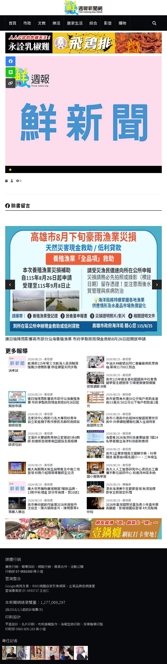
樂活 (56, 23)
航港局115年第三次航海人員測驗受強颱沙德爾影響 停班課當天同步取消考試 (43, 367)
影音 (108, 23)
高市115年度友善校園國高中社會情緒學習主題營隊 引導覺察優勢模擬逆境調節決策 (122, 383)
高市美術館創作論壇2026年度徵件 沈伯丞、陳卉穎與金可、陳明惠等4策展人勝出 (43, 508)
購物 (122, 23)
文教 (42, 23)
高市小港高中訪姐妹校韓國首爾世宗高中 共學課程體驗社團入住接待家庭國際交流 (122, 421)
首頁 (13, 23)
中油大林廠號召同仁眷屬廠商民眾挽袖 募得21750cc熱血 (132, 365)
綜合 (93, 23)
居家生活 (75, 23)
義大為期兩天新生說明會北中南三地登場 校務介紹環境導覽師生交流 (54, 471)
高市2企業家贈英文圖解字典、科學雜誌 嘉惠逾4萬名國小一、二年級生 (131, 455)
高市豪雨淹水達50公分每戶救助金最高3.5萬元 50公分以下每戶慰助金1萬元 (122, 402)
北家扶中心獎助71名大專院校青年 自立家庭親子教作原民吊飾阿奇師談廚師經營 (44, 421)
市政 (27, 23)
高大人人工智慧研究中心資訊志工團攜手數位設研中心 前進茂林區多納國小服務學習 (122, 473)
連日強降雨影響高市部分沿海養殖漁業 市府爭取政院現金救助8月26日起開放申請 (75, 338)
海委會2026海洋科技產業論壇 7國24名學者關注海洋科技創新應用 (132, 439)
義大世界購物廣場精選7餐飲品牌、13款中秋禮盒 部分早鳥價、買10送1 (53, 490)
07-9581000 (24, 571)
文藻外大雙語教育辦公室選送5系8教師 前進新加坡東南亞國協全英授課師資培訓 (44, 441)
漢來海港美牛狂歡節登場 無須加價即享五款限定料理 (130, 490)
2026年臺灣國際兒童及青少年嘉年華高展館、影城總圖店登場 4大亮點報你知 (123, 508)
